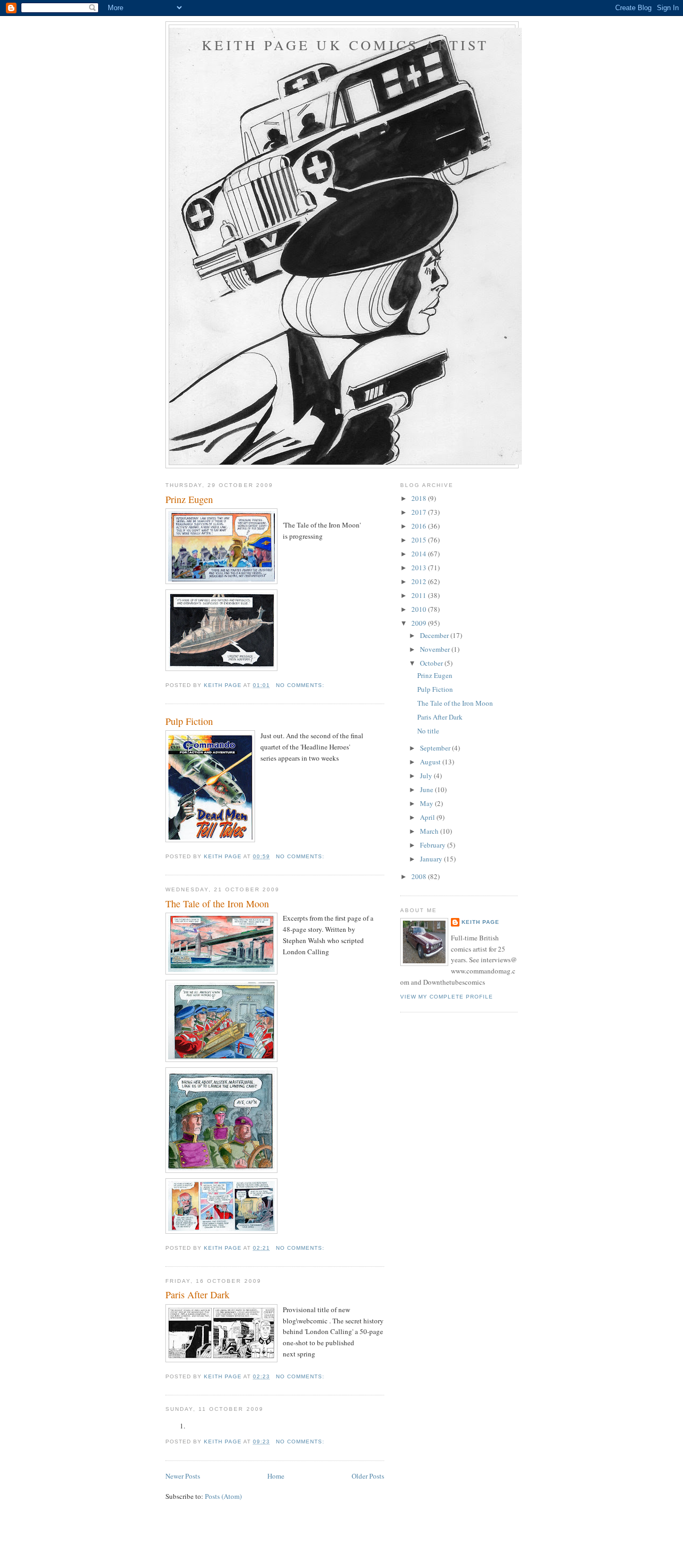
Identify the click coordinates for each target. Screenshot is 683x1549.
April (428, 817)
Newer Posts (182, 1476)
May (427, 803)
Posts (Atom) (223, 1496)
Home (275, 1476)
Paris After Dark (197, 1294)
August (431, 761)
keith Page (480, 922)
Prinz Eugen (189, 499)
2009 (419, 623)
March (430, 831)
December (435, 635)
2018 (419, 498)
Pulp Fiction (189, 721)
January (432, 859)
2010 (419, 609)
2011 (419, 595)
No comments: (301, 685)
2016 (419, 526)
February (433, 845)
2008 (419, 876)
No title (428, 731)
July (427, 775)
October (432, 663)
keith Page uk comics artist (345, 45)
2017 (419, 512)
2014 (419, 553)
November (435, 649)
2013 (419, 567)
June (427, 789)
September (436, 748)
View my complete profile (446, 997)
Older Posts (368, 1476)
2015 (419, 540)
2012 (419, 581)
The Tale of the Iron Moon (217, 903)
